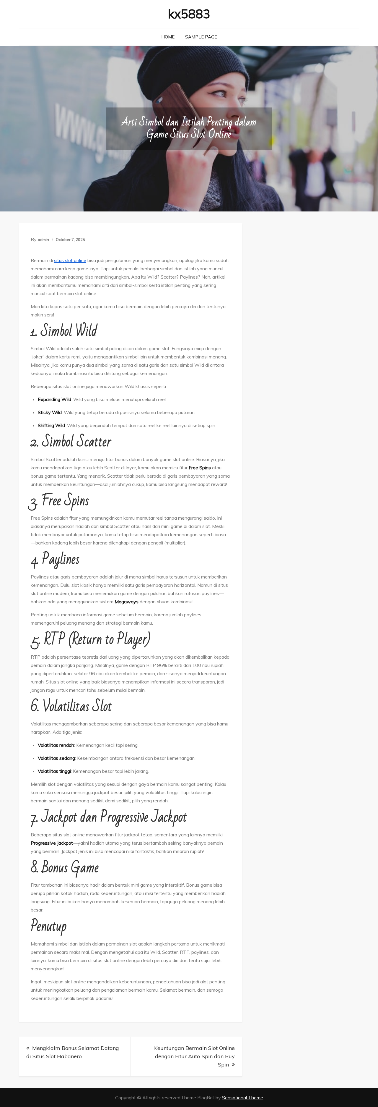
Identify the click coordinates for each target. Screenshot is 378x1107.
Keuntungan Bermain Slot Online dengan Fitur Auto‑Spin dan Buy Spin (194, 1056)
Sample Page (201, 37)
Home (168, 37)
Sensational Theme (242, 1097)
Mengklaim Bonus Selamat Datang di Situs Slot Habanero (72, 1052)
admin (43, 239)
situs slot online (70, 260)
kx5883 (189, 14)
